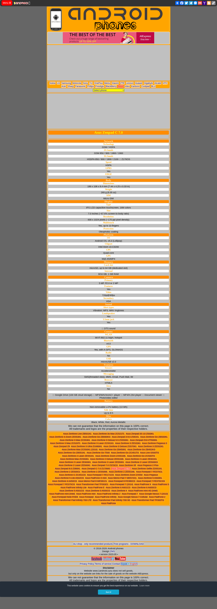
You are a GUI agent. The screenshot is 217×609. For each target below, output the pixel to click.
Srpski (124, 564)
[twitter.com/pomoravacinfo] (108, 560)
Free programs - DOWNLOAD (129, 544)
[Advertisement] (108, 62)
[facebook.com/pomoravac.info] (96, 560)
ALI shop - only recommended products (93, 544)
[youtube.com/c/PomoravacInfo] (120, 560)
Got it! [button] (108, 592)
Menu (7, 3)
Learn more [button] (144, 586)
